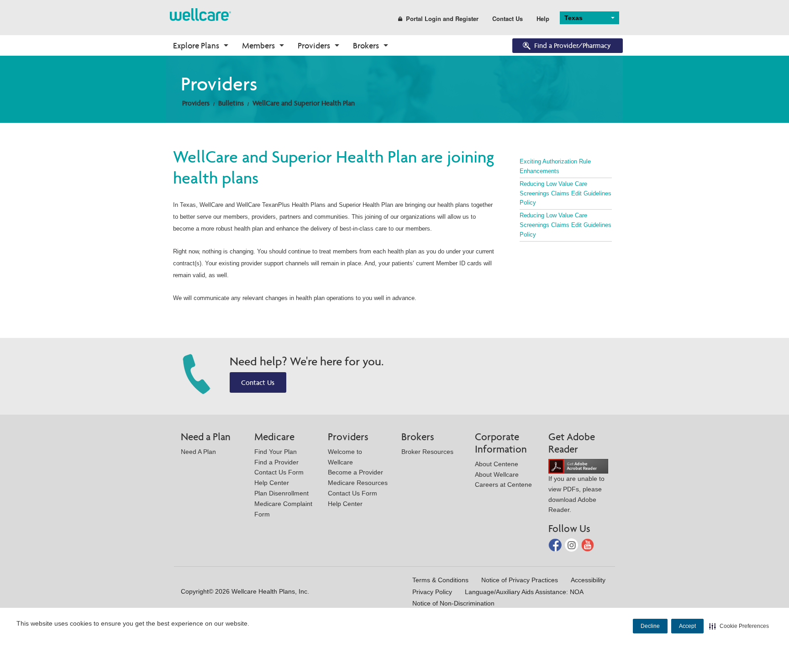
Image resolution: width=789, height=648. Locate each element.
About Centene (496, 464)
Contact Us (507, 18)
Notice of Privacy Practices (519, 580)
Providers (314, 45)
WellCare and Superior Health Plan (303, 103)
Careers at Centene (503, 484)
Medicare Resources (358, 482)
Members (258, 45)
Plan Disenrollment (281, 493)
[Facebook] (555, 544)
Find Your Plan (275, 451)
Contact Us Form (279, 472)
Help (543, 18)
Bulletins (231, 103)
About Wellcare (497, 474)
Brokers (366, 45)
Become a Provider (355, 472)
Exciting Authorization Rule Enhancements (555, 166)
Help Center (271, 482)
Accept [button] (687, 626)
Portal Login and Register (442, 18)
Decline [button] (650, 626)
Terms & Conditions (440, 580)
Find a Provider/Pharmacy (572, 45)
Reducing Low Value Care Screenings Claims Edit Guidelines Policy (565, 193)
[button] (739, 626)
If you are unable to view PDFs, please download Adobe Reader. (576, 494)
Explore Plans (196, 45)
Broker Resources (427, 451)
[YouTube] (587, 544)
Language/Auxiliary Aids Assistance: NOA (524, 591)
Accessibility (588, 580)
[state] (200, 14)
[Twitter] (572, 544)
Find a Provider (276, 462)
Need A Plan (198, 451)
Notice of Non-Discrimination (453, 603)
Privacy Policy (432, 591)
